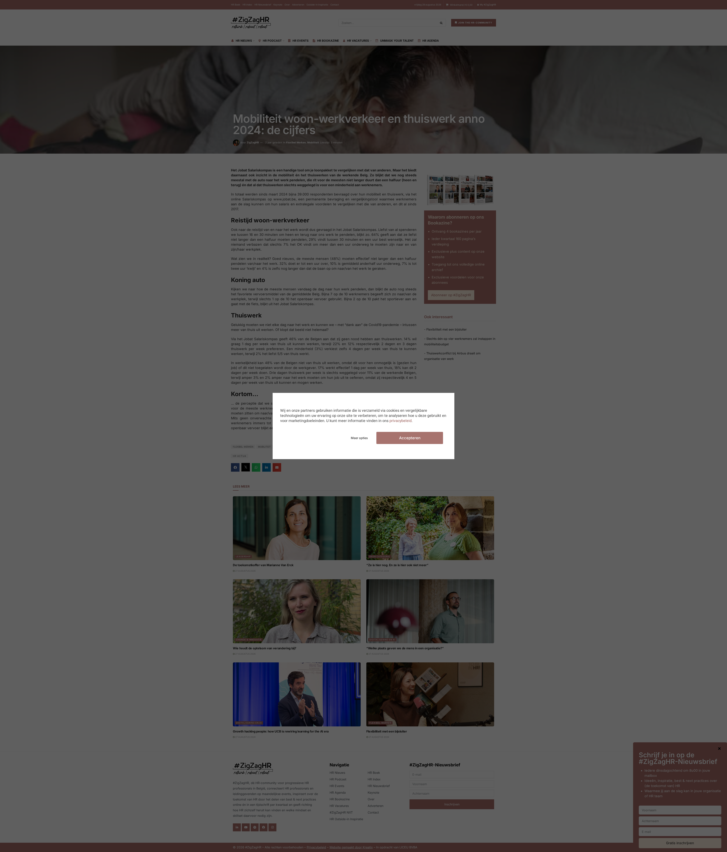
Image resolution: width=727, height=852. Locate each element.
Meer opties (359, 438)
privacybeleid (400, 420)
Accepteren (409, 438)
